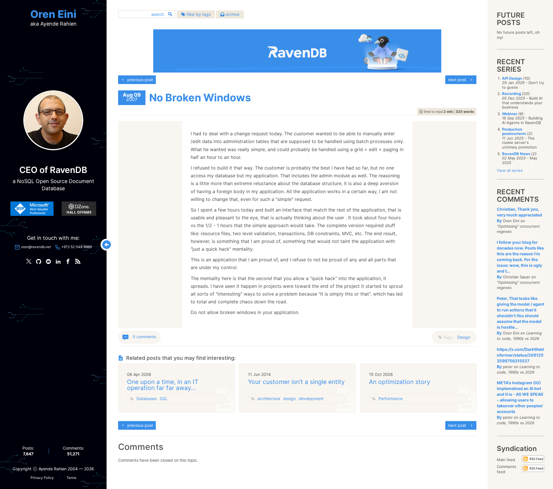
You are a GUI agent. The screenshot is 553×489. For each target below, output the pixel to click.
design (289, 398)
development (311, 398)
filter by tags (198, 14)
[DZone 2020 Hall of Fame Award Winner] (79, 208)
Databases (147, 398)
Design (463, 337)
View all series (510, 170)
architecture (268, 398)
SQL (164, 398)
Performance (390, 398)
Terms (71, 477)
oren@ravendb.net (36, 247)
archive (231, 14)
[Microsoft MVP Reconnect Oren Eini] (32, 208)
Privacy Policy (42, 477)
